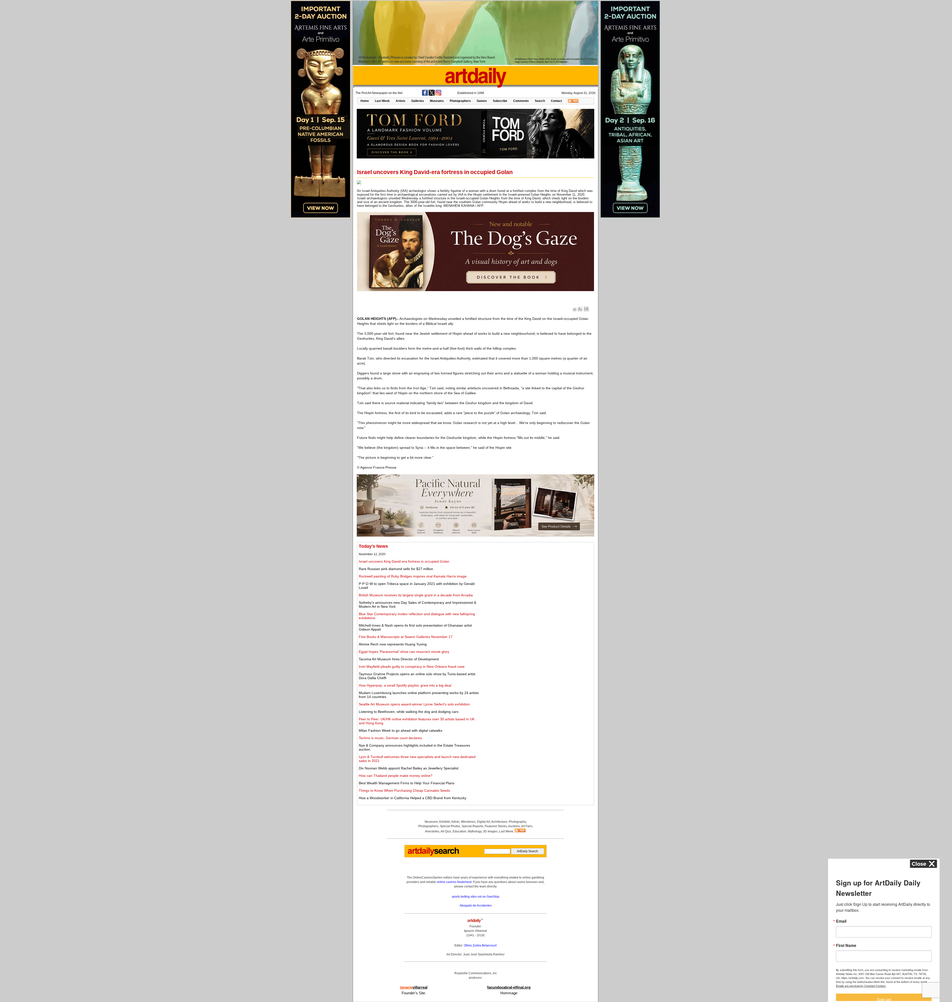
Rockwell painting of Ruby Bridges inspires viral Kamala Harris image (413, 576)
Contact (556, 101)
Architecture (499, 821)
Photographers (460, 101)
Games (482, 101)
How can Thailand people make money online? (395, 776)
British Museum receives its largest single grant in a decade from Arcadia (416, 595)
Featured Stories (496, 826)
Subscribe (500, 101)
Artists (400, 101)
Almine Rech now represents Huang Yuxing (393, 644)
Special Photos (450, 826)
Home (364, 101)
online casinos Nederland (454, 882)
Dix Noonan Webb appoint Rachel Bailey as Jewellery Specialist (408, 768)
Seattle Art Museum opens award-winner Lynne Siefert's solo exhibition (414, 704)
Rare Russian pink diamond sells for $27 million (396, 569)
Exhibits (444, 821)
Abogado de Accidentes (476, 905)
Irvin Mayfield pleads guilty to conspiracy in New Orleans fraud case (412, 666)
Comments (521, 101)
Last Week (382, 101)
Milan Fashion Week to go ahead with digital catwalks (400, 730)
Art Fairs (526, 826)
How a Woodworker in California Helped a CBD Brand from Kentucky (412, 798)
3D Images (490, 831)
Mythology (474, 831)
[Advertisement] (537, 578)
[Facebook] (425, 94)
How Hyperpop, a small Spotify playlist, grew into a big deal (405, 685)
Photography (517, 821)
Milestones (468, 821)
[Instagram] (438, 94)
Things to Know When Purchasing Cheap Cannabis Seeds (404, 790)
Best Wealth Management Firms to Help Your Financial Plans (406, 783)
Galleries (417, 101)
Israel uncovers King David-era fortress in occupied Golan (404, 561)
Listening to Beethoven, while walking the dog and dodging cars (408, 712)
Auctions (514, 826)
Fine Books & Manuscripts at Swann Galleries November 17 (405, 637)
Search (540, 101)
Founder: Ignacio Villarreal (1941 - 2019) (475, 931)
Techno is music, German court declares (390, 738)
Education (459, 831)
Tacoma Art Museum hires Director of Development (399, 659)
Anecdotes (432, 831)
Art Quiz (446, 831)
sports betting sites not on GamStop (475, 896)
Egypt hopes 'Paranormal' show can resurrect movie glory (404, 652)
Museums (437, 101)
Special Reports (472, 826)
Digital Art (483, 821)
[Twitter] (432, 94)
